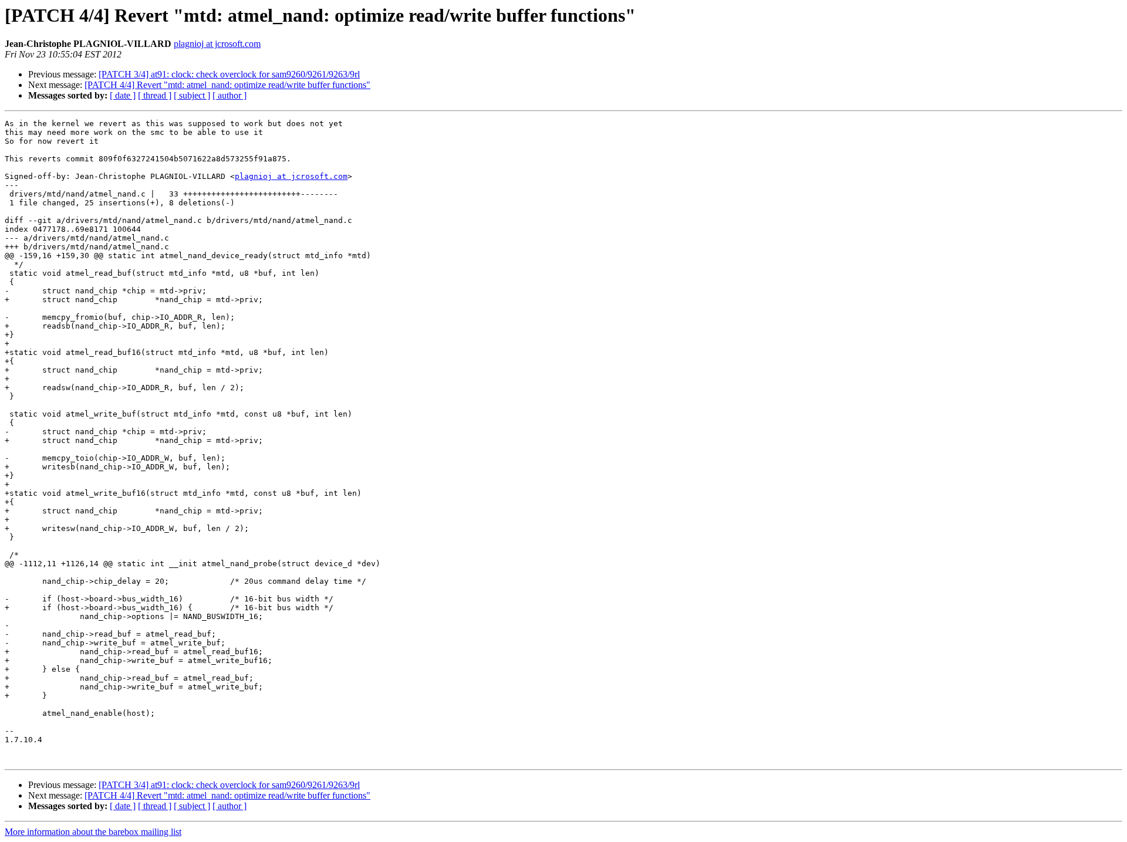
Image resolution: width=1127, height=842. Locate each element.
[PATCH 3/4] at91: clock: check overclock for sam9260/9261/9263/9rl (229, 74)
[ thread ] (154, 95)
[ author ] (229, 95)
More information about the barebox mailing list (93, 832)
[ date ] (123, 95)
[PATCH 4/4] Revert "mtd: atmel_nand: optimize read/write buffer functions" (227, 85)
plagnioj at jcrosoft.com (217, 44)
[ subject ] (192, 95)
